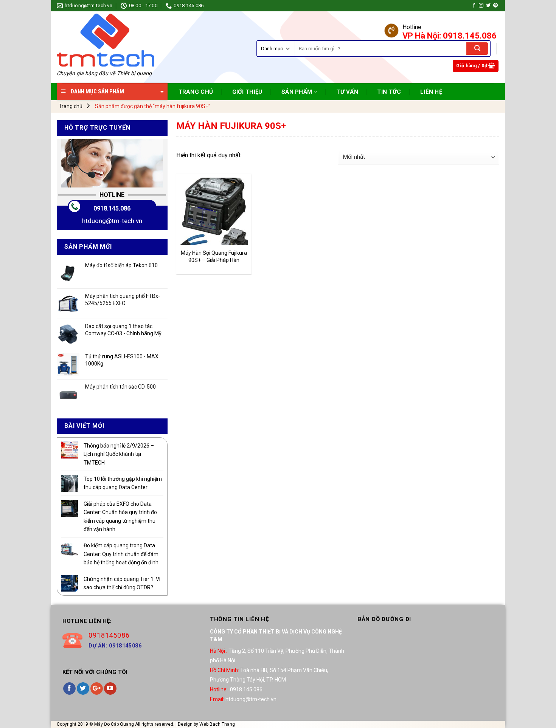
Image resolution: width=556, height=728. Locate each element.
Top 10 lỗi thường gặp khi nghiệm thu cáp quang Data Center (123, 483)
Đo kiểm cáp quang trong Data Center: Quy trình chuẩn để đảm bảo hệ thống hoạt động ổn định (121, 553)
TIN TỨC (389, 91)
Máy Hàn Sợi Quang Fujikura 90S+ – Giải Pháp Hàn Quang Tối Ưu (214, 256)
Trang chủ (70, 106)
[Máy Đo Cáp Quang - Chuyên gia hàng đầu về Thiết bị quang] (105, 40)
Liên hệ (431, 91)
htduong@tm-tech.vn (112, 221)
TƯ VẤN (347, 91)
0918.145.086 (111, 208)
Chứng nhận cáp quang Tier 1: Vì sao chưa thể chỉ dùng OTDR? (122, 583)
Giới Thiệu (247, 91)
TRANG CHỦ (196, 91)
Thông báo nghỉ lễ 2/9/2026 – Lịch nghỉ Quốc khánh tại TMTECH (119, 454)
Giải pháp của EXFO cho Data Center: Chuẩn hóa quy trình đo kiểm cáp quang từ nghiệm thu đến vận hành (120, 516)
